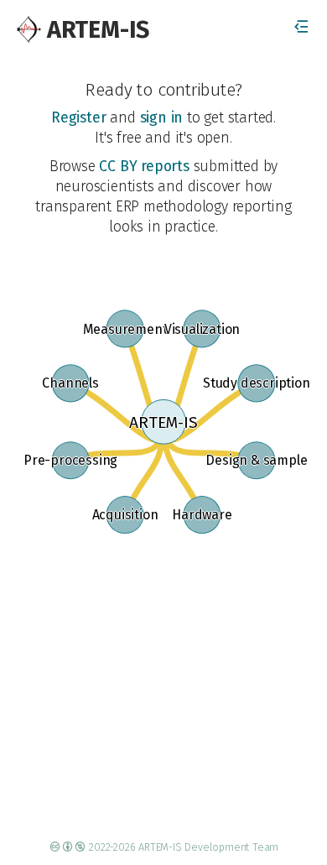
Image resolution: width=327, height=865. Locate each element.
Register (78, 118)
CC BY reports (144, 166)
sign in (162, 118)
